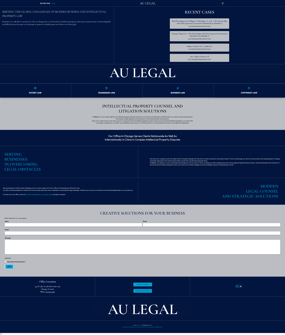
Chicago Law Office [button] (143, 291)
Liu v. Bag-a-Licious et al (199, 56)
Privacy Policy (137, 327)
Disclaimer (8, 258)
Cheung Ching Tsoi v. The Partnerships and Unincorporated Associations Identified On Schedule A (199, 34)
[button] (283, 324)
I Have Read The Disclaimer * (16, 262)
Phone (145, 221)
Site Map (130, 327)
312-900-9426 (45, 3)
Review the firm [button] (142, 284)
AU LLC (139, 325)
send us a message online (44, 194)
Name (7, 221)
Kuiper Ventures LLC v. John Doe (199, 46)
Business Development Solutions (149, 327)
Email (7, 230)
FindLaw (160, 327)
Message (8, 238)
